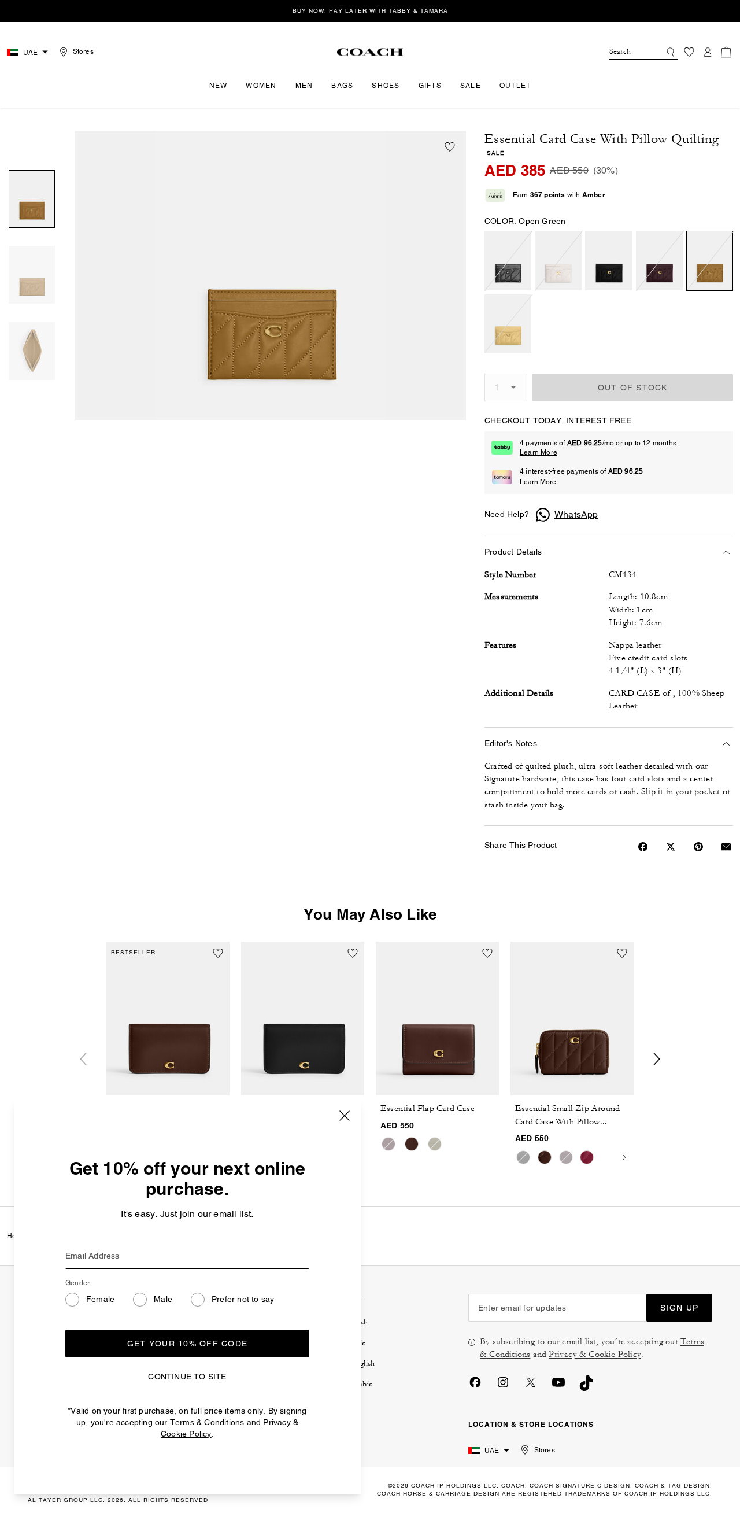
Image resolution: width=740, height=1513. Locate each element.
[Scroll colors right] (624, 1157)
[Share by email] (726, 847)
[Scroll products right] (657, 1059)
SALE (470, 85)
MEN (304, 85)
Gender (77, 1283)
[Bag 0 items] (726, 52)
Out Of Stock (633, 387)
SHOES (385, 85)
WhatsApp (576, 514)
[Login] (708, 52)
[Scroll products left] (83, 1059)
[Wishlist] (689, 52)
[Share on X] (671, 847)
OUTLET (515, 85)
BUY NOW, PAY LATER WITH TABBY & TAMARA (370, 10)
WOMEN (261, 85)
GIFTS (430, 85)
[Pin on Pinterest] (698, 847)
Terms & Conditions (207, 1422)
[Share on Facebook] (643, 847)
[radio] (507, 261)
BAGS (342, 85)
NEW (218, 85)
